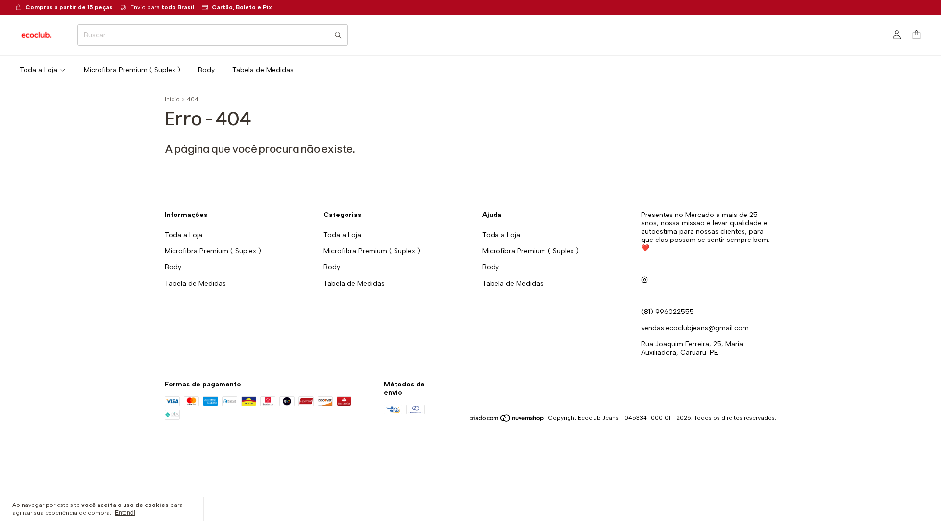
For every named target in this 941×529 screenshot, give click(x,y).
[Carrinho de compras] (916, 35)
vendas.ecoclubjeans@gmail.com (695, 328)
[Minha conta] (897, 35)
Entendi (125, 512)
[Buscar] (338, 35)
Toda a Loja (38, 70)
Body (206, 70)
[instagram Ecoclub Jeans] (644, 280)
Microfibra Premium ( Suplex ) (132, 70)
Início (172, 99)
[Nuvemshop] (507, 420)
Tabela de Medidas (263, 70)
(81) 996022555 (667, 312)
